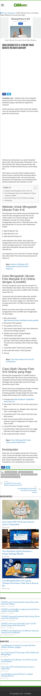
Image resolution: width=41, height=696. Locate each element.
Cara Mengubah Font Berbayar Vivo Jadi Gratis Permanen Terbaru (27, 489)
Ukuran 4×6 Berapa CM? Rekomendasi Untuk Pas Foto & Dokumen (17, 266)
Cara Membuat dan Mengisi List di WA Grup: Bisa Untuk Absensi (19, 660)
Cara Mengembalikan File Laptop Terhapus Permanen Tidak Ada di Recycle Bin (20, 583)
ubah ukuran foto (11, 472)
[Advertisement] (20, 71)
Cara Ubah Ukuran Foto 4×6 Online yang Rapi (19, 198)
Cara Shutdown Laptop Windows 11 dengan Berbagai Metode (17, 552)
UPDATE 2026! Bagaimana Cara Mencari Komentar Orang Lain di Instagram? (20, 632)
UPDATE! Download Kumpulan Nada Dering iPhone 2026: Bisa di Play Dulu (20, 617)
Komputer (11, 13)
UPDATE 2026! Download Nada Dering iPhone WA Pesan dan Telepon (19, 603)
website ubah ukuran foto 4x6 (11, 477)
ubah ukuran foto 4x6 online (10, 474)
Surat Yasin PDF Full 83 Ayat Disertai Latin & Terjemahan (18, 523)
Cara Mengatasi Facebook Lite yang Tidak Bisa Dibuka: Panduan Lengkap (18, 646)
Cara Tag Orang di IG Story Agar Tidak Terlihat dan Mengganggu (20, 653)
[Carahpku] (20, 4)
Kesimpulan (8, 200)
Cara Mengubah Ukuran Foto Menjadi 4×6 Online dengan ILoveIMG (20, 194)
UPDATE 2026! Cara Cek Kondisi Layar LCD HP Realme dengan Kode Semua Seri (18, 624)
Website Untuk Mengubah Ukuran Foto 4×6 (18, 191)
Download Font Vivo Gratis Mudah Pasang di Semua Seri (13, 483)
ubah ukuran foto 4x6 (25, 472)
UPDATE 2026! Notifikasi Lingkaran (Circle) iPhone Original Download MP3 (20, 610)
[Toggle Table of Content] (34, 188)
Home (4, 13)
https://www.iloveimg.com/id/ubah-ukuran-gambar (21, 320)
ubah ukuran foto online (29, 474)
